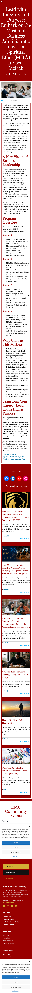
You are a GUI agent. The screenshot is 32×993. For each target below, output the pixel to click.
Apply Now (6, 935)
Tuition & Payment (8, 941)
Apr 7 (5, 789)
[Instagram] (8, 906)
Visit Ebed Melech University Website (15, 459)
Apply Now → (9, 866)
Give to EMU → (9, 879)
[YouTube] (15, 906)
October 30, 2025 (13, 100)
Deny (16, 982)
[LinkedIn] (11, 906)
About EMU (6, 954)
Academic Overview (8, 916)
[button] (29, 961)
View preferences (16, 987)
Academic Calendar (8, 924)
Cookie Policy (15, 991)
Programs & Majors (8, 919)
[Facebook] (4, 906)
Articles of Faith (7, 957)
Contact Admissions (8, 943)
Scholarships (6, 938)
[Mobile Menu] (1, 1)
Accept (16, 977)
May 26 (6, 536)
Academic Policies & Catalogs (11, 922)
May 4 (6, 643)
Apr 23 (6, 691)
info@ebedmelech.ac (8, 902)
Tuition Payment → (10, 872)
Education (4, 101)
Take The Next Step (9, 454)
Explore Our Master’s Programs (13, 457)
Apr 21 (6, 739)
